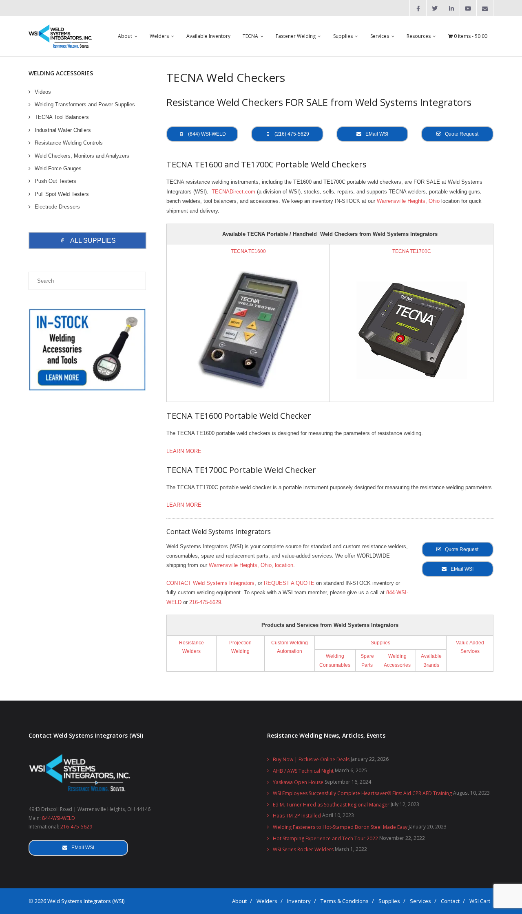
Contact (450, 901)
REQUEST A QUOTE (289, 583)
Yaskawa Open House (298, 782)
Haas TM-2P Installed (297, 815)
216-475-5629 (205, 602)
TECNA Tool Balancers (62, 117)
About (239, 901)
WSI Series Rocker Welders (303, 849)
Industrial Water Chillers (63, 130)
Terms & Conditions (345, 901)
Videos (43, 92)
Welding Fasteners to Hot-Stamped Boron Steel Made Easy (340, 827)
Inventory (299, 901)
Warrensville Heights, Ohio (408, 201)
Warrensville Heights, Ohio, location (251, 565)
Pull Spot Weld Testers (62, 194)
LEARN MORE (183, 451)
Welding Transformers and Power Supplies (85, 104)
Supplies (380, 642)
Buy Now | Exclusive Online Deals (311, 759)
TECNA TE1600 (248, 251)
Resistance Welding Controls (69, 143)
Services (420, 901)
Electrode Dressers (57, 207)
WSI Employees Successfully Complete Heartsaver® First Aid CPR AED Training (362, 793)
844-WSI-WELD (58, 818)
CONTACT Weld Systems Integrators (210, 583)
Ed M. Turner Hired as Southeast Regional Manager (331, 804)
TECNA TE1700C (411, 251)
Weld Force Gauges (58, 168)
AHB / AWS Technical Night (303, 770)
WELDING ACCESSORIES (61, 73)
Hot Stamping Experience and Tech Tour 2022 (325, 838)
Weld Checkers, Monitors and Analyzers (82, 156)
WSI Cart (479, 901)
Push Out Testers (55, 181)
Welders (267, 901)
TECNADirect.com (233, 192)
